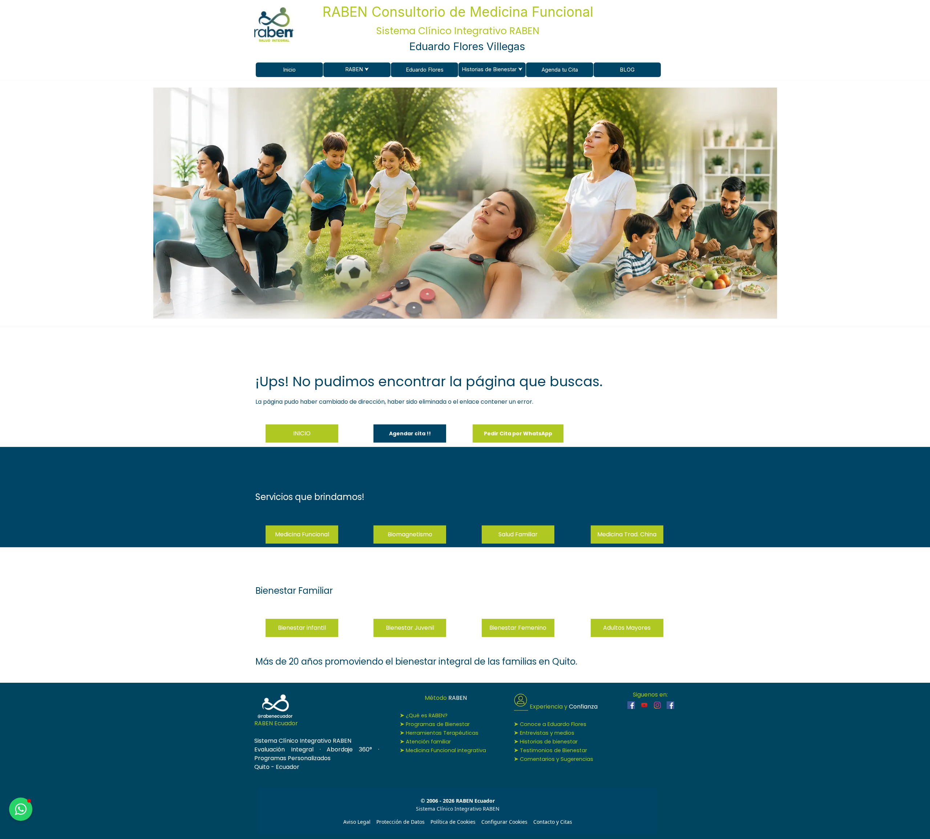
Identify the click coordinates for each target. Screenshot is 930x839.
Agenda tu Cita (560, 69)
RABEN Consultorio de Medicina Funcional (458, 12)
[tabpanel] (465, 389)
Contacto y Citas (552, 821)
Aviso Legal (357, 821)
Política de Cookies (453, 821)
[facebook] (631, 705)
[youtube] (644, 705)
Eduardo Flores (425, 69)
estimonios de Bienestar (553, 750)
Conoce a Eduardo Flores (553, 724)
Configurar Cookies (504, 821)
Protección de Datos (400, 821)
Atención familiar (428, 741)
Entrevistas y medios (547, 733)
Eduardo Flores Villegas (467, 46)
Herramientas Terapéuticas (442, 733)
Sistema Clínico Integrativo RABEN (457, 30)
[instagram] (657, 705)
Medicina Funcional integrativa (446, 750)
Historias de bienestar (549, 741)
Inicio (289, 69)
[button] (518, 433)
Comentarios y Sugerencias (556, 759)
